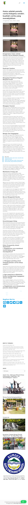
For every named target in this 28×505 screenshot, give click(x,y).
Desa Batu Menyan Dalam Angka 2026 (9, 355)
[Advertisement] (14, 324)
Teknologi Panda (17, 503)
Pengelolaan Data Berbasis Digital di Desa (10, 362)
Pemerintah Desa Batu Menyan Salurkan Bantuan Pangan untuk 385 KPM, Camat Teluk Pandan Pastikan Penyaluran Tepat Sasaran (13, 348)
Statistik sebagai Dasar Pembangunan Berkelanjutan (12, 356)
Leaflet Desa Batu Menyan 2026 (8, 353)
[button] (24, 501)
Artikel (18, 20)
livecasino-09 (5, 345)
